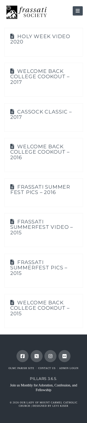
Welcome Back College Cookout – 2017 (40, 76)
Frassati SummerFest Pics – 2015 (38, 267)
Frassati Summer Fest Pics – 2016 (40, 190)
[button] (78, 10)
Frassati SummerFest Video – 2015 (41, 227)
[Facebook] (23, 356)
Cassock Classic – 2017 (41, 114)
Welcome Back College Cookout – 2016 (40, 152)
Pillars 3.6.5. (43, 378)
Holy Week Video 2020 (40, 39)
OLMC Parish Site (21, 368)
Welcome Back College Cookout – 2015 (40, 308)
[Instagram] (50, 356)
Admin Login (69, 368)
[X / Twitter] (37, 356)
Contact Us (47, 368)
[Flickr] (64, 356)
